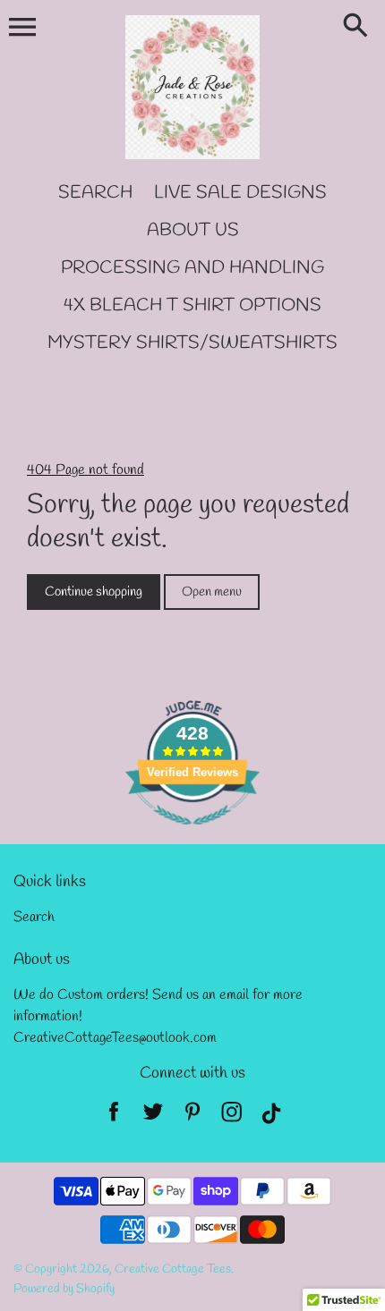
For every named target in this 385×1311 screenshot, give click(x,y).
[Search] (359, 26)
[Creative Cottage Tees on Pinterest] (192, 1117)
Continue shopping (93, 592)
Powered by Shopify (64, 1289)
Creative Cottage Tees (173, 1269)
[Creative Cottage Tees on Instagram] (232, 1117)
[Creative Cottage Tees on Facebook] (113, 1117)
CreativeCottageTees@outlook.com (115, 1037)
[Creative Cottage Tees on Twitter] (153, 1117)
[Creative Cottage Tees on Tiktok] (271, 1117)
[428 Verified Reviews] (192, 834)
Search (34, 917)
